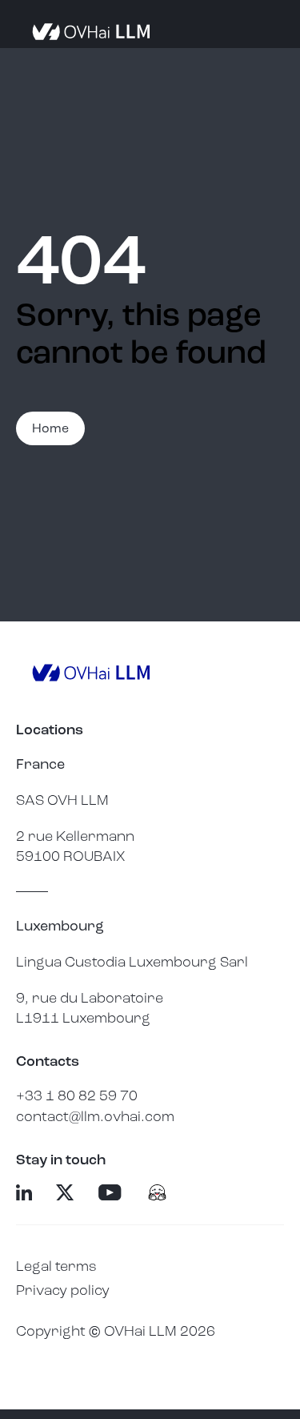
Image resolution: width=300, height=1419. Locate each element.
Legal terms (56, 1266)
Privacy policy (63, 1290)
